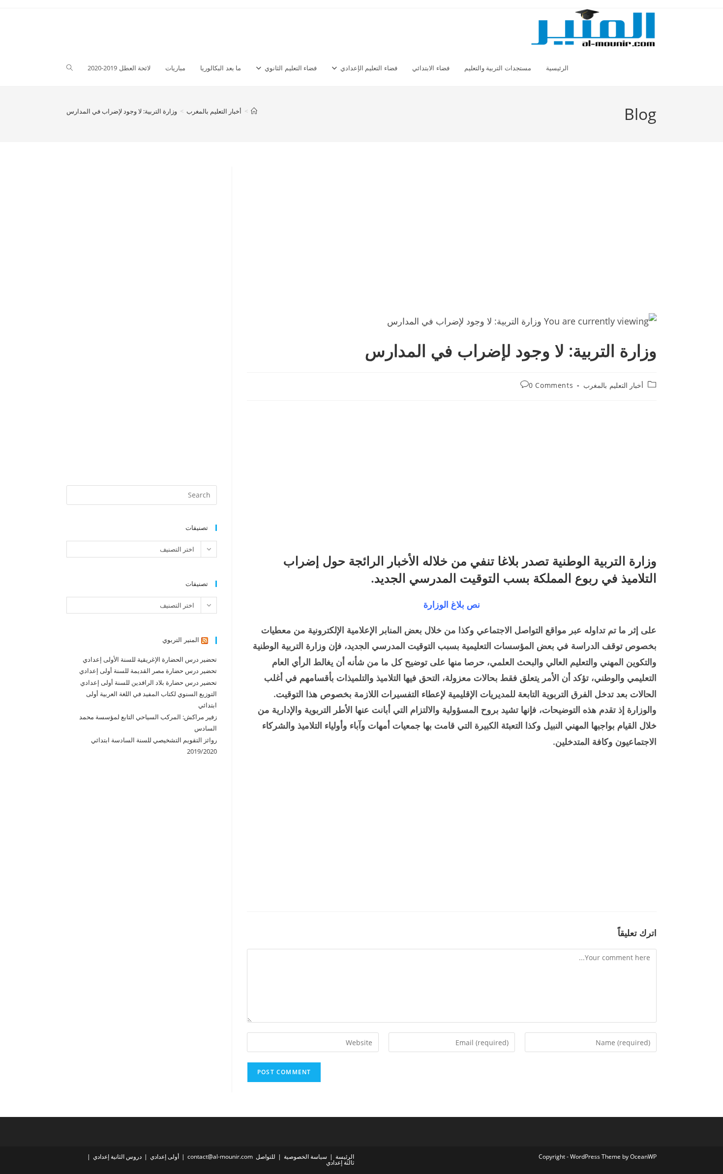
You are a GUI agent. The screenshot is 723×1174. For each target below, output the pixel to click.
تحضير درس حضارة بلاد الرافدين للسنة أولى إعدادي (148, 682)
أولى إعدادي (164, 1156)
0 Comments (551, 385)
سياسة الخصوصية (305, 1156)
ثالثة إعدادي (340, 1162)
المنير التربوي (180, 639)
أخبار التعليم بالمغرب (613, 385)
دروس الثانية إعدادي (117, 1156)
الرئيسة (344, 1156)
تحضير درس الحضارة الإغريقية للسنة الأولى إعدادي (150, 659)
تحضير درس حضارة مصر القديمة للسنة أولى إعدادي (148, 670)
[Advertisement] (452, 239)
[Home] (254, 111)
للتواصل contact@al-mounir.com (231, 1156)
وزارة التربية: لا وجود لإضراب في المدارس (121, 111)
